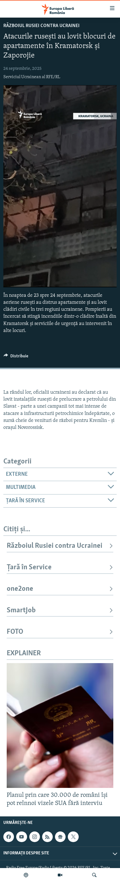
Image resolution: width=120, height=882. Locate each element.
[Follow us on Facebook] (8, 836)
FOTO (15, 632)
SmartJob (21, 610)
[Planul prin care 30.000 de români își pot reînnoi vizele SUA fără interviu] (60, 725)
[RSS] (47, 836)
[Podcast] (26, 875)
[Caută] (94, 875)
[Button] (16, 357)
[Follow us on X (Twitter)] (73, 836)
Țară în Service (29, 567)
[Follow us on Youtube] (21, 836)
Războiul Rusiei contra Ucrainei (41, 25)
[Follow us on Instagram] (34, 836)
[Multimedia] (60, 875)
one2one (20, 589)
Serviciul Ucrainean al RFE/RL (31, 77)
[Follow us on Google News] (60, 836)
